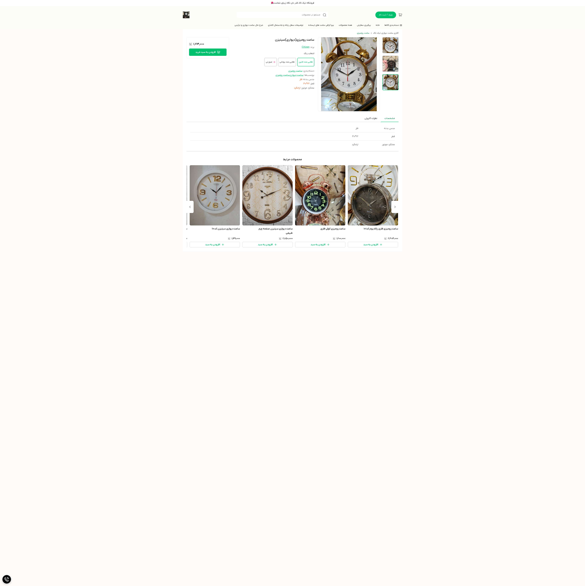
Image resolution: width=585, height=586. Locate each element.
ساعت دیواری (296, 75)
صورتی (269, 62)
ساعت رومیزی (363, 33)
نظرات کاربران (371, 118)
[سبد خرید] (400, 15)
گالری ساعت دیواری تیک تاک (386, 33)
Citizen (305, 47)
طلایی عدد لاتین (306, 62)
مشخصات (390, 118)
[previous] (395, 207)
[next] (190, 207)
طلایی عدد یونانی (287, 62)
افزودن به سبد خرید (205, 52)
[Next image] (375, 74)
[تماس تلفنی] (6, 579)
